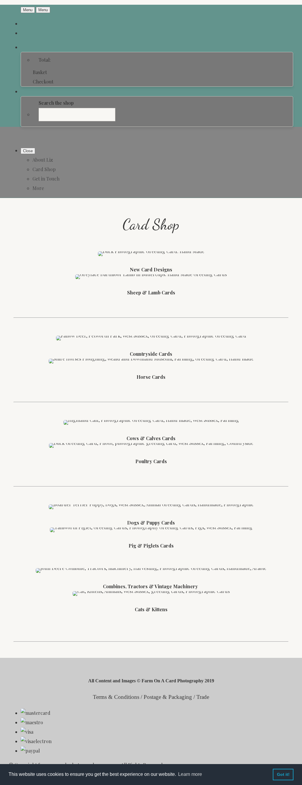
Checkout (43, 81)
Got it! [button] (283, 774)
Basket (40, 72)
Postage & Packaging (168, 697)
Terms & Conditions (116, 697)
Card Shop (44, 169)
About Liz (42, 160)
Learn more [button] (190, 774)
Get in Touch (46, 179)
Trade (202, 697)
